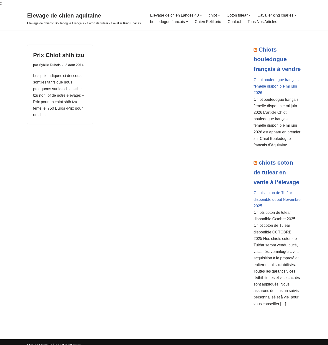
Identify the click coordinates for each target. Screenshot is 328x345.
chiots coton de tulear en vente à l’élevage (276, 172)
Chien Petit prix (208, 22)
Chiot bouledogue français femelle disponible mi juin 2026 (276, 86)
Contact (234, 22)
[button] (201, 15)
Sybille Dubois (50, 65)
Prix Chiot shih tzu (58, 55)
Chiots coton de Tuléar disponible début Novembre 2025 (277, 199)
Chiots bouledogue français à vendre (277, 59)
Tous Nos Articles (262, 22)
